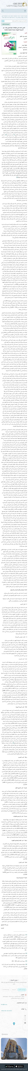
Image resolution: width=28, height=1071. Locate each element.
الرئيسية (25, 16)
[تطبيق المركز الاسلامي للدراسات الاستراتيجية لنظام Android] (9, 1066)
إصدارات (22, 16)
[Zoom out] (25, 1018)
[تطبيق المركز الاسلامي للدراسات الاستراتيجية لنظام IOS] (19, 1066)
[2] (6, 135)
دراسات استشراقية (17, 16)
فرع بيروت (14, 989)
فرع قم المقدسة (6, 989)
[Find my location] (25, 1023)
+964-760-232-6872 (6, 1010)
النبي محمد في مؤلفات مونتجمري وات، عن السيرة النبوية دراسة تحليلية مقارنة (14, 16)
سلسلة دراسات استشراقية (8, 16)
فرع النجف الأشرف (21, 989)
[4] (13, 743)
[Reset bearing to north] (25, 1020)
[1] (14, 135)
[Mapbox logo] (5, 1034)
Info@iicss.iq (4, 1004)
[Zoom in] (25, 1016)
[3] (17, 177)
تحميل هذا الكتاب (5, 24)
